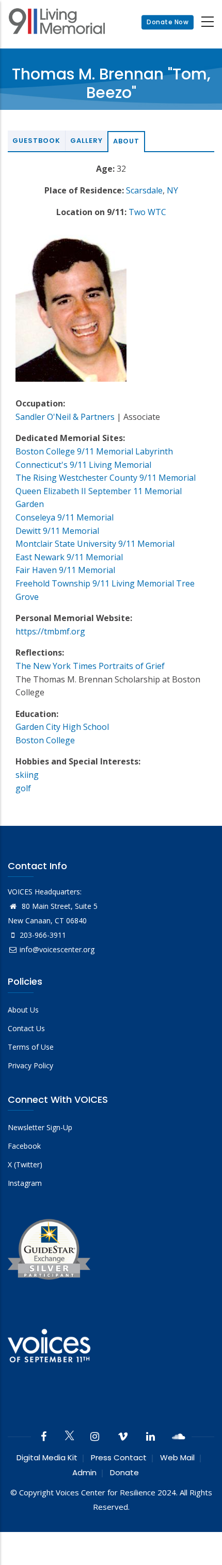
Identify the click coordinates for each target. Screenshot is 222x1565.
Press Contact (119, 1457)
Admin (84, 1472)
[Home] (57, 22)
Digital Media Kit (47, 1457)
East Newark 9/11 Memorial (69, 557)
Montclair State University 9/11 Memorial (95, 543)
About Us (23, 1010)
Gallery (86, 140)
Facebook (24, 1146)
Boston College (45, 740)
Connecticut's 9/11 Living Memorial (83, 464)
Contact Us (26, 1028)
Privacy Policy (30, 1065)
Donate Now (167, 22)
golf (23, 788)
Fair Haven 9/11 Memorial (65, 570)
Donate (124, 1472)
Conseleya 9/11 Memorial (64, 517)
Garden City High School (62, 726)
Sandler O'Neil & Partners (65, 416)
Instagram (25, 1183)
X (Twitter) (25, 1164)
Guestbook (36, 140)
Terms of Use (31, 1047)
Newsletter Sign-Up (40, 1127)
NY (172, 190)
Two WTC (147, 212)
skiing (27, 774)
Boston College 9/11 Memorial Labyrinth (94, 451)
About (126, 141)
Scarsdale (144, 190)
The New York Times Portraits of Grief (90, 666)
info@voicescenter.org (57, 949)
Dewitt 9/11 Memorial (57, 530)
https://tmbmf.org (50, 631)
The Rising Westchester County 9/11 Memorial (105, 477)
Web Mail (177, 1457)
